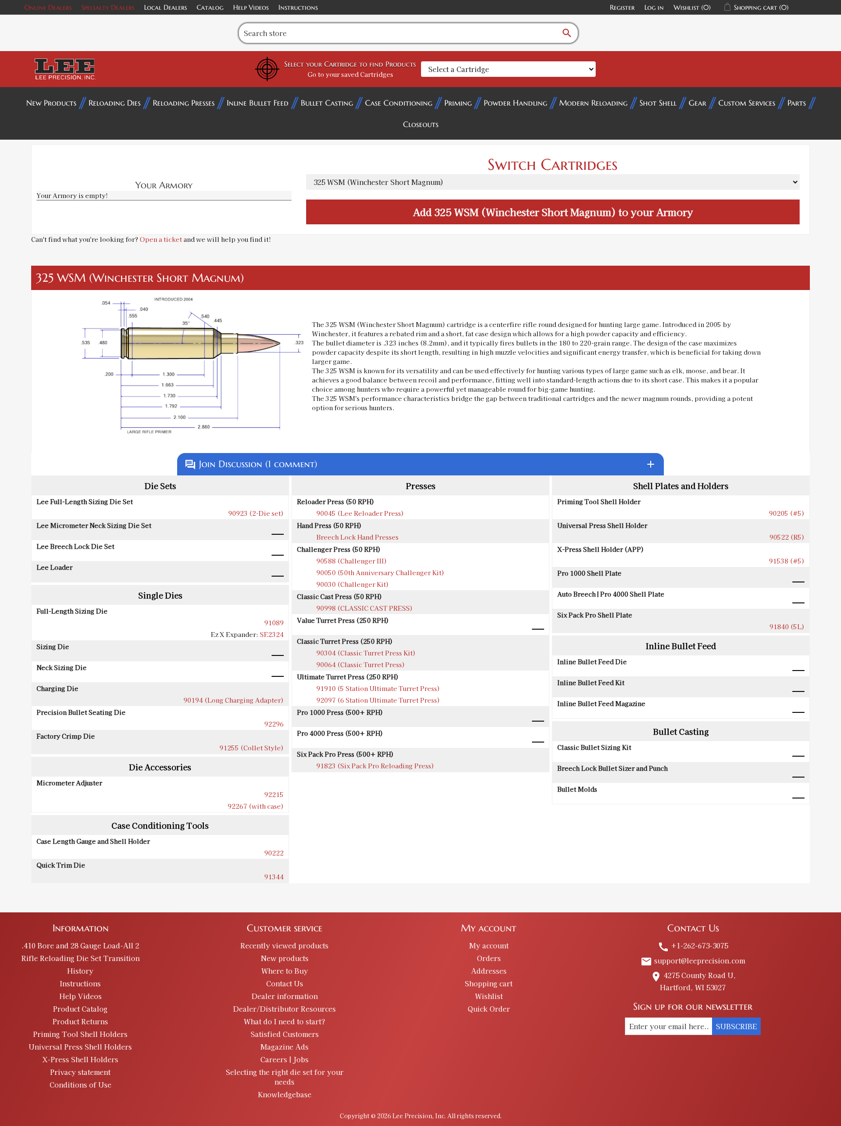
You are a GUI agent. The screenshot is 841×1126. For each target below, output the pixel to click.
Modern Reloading (593, 103)
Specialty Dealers (107, 7)
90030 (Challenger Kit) (352, 584)
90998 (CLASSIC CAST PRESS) (364, 608)
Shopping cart (488, 983)
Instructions (298, 7)
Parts (796, 103)
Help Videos (251, 7)
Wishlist (489, 996)
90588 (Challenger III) (351, 560)
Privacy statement (80, 1072)
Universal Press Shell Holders (80, 1047)
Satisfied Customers (285, 1034)
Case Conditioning (398, 103)
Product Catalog (80, 1009)
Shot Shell (658, 103)
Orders (489, 958)
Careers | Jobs (284, 1059)
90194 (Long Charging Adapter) (233, 700)
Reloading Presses (184, 103)
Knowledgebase (284, 1094)
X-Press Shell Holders (80, 1059)
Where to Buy (284, 971)
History (80, 971)
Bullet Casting (327, 103)
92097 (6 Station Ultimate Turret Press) (378, 700)
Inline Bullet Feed (258, 103)
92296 (274, 723)
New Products (51, 103)
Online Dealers (48, 7)
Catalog (210, 7)
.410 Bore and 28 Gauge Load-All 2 (80, 945)
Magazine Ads (284, 1047)
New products (285, 958)
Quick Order (489, 1009)
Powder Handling (515, 103)
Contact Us (284, 983)
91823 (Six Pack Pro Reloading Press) (375, 765)
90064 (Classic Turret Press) (360, 664)
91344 (274, 876)
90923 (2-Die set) (256, 513)
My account (489, 945)
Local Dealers (165, 7)
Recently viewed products (284, 945)
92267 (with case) (256, 806)
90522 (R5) (786, 537)
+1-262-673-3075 (693, 945)
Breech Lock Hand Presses (357, 537)
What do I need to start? (284, 1021)
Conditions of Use (80, 1085)
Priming (458, 103)
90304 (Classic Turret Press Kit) (366, 652)
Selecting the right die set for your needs (285, 1077)
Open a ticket (161, 239)
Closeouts (421, 124)
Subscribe (736, 1026)
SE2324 (272, 634)
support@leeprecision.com (692, 960)
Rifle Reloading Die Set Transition (80, 958)
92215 (274, 794)
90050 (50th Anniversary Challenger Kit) (380, 572)
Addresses (489, 971)
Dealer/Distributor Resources (284, 1009)
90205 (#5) (786, 513)
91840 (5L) (786, 626)
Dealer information (285, 996)
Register (622, 7)
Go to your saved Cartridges (350, 74)
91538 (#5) (786, 560)
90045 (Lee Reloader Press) (360, 513)
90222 (274, 852)
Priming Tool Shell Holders (80, 1034)
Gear (697, 103)
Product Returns (80, 1021)
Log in (654, 7)
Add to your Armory (553, 212)
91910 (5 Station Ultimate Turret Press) (378, 688)
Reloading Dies (115, 103)
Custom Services (746, 103)
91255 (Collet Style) (251, 747)
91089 (274, 622)
